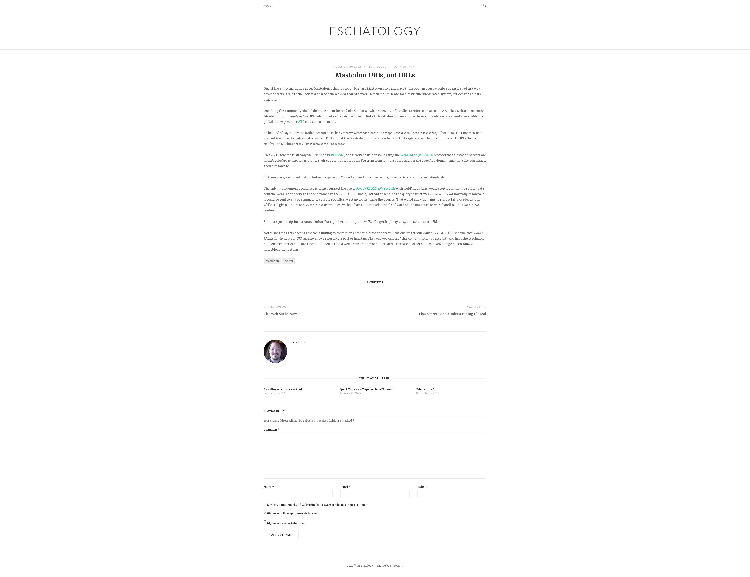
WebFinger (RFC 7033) (417, 155)
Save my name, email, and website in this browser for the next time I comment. (318, 505)
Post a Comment (404, 66)
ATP (301, 122)
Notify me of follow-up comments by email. (292, 513)
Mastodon (272, 261)
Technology (376, 66)
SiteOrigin (396, 565)
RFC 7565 (337, 155)
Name (269, 487)
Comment (271, 429)
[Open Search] (484, 6)
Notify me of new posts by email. (285, 523)
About (268, 5)
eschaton (299, 342)
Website (422, 487)
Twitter (288, 261)
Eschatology (375, 31)
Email (345, 487)
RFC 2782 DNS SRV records (375, 188)
